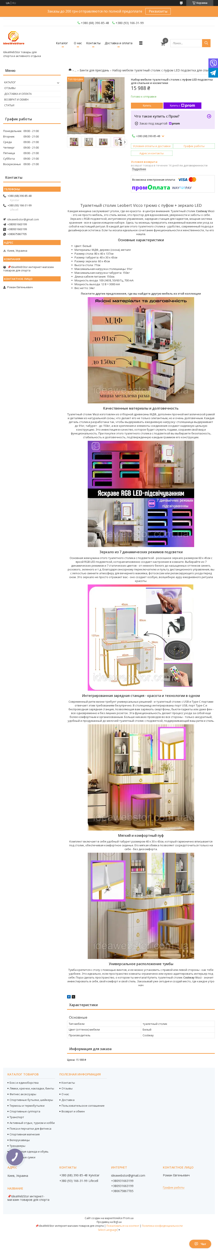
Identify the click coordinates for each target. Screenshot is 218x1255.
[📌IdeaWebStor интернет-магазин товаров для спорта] (13, 39)
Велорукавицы (20, 1140)
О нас (78, 43)
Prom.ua (128, 1218)
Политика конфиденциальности (162, 1226)
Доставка (68, 1100)
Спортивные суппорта (25, 1111)
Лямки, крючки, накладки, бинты (32, 1088)
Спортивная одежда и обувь (29, 1151)
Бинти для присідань (94, 70)
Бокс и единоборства (24, 1083)
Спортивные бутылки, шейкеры (31, 1100)
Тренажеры (17, 1146)
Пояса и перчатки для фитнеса (30, 1128)
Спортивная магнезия (25, 1134)
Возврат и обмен (16, 99)
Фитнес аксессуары (23, 1094)
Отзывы (10, 88)
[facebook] (69, 997)
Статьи (9, 105)
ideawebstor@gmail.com (23, 219)
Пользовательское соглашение (83, 1106)
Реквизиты (158, 11)
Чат (203, 1244)
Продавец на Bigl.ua (109, 1222)
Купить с (175, 105)
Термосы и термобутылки (27, 1106)
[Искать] (206, 43)
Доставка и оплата (118, 43)
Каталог (62, 43)
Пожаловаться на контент (122, 1226)
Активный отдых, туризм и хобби (32, 1123)
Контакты (93, 43)
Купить (147, 105)
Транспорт (17, 1117)
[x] (73, 997)
